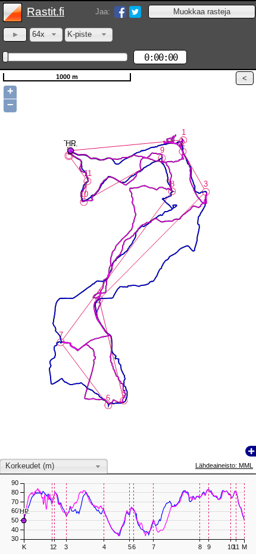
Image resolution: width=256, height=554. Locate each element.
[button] (201, 11)
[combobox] (46, 35)
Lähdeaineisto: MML (224, 465)
